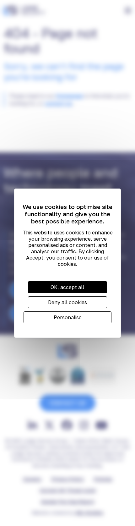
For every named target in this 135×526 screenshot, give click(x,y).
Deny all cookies (67, 302)
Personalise (68, 317)
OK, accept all (67, 287)
